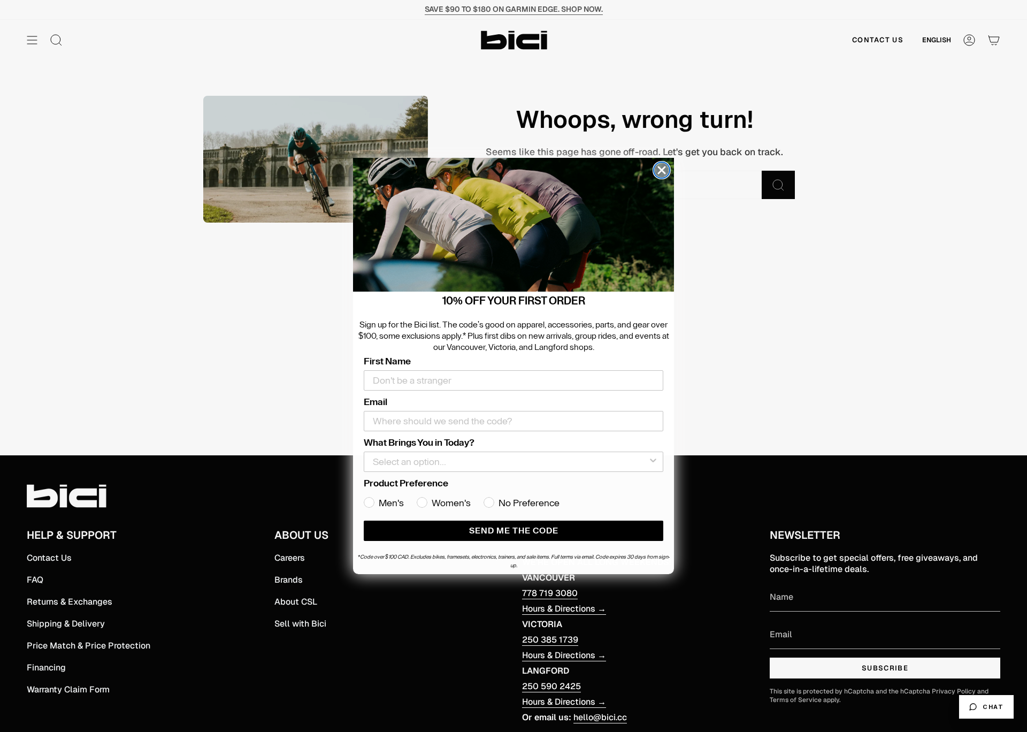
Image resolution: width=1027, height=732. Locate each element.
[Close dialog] (662, 170)
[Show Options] (653, 461)
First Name (387, 361)
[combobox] (510, 461)
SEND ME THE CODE (513, 531)
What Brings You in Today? (419, 442)
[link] (513, 225)
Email (375, 402)
